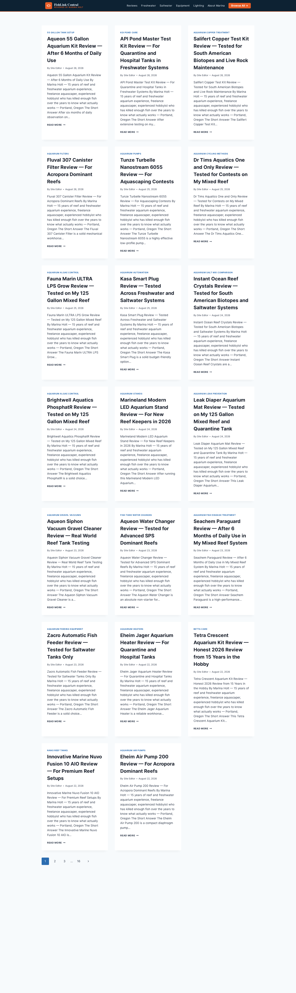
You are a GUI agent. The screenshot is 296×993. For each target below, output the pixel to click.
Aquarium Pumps (130, 153)
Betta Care (200, 629)
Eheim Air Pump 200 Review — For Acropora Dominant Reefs (147, 764)
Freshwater (148, 5)
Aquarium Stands (131, 393)
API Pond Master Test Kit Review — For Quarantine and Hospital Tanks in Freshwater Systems (145, 53)
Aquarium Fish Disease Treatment (215, 515)
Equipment (183, 5)
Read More (56, 124)
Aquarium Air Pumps (133, 750)
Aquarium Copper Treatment (212, 32)
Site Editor (56, 68)
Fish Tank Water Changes (136, 515)
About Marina (216, 5)
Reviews (132, 5)
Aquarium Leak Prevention (210, 393)
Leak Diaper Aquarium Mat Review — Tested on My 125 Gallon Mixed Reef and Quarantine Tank (219, 414)
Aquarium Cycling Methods (211, 153)
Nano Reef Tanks (57, 750)
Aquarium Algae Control (63, 272)
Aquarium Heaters (131, 629)
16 (78, 861)
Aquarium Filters (58, 153)
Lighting (198, 5)
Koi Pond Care (129, 32)
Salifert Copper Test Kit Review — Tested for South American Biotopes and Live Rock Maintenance (221, 53)
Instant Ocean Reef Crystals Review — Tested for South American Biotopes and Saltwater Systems (221, 293)
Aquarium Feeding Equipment (65, 629)
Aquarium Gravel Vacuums (64, 515)
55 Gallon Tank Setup (61, 32)
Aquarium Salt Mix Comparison (213, 272)
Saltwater (166, 5)
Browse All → (239, 5)
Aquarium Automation (134, 272)
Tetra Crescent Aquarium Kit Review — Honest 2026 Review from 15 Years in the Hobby (221, 649)
